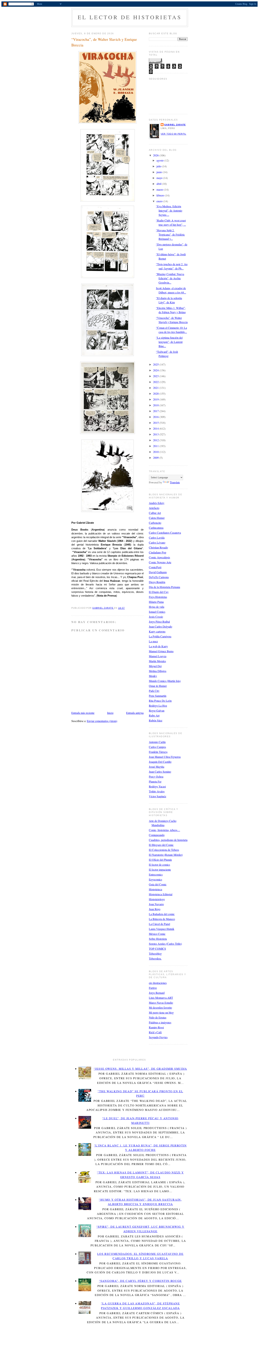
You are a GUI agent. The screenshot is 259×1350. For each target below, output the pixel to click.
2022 (156, 382)
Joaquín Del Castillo (160, 762)
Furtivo (153, 988)
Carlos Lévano (157, 542)
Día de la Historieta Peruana (164, 587)
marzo (160, 189)
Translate (175, 482)
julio (159, 166)
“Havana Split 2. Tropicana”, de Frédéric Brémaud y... (170, 234)
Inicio (110, 713)
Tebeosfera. (155, 958)
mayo (159, 178)
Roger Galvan (156, 710)
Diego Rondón (157, 582)
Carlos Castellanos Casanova (165, 532)
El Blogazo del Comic (161, 845)
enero (159, 201)
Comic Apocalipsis (159, 557)
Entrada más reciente (82, 713)
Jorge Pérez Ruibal (159, 621)
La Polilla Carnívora (160, 636)
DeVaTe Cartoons (159, 577)
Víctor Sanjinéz (157, 796)
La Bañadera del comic (162, 914)
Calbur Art (155, 513)
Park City (154, 691)
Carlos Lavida (157, 537)
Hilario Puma (156, 602)
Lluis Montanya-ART (161, 997)
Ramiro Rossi (156, 1027)
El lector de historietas (130, 17)
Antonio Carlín (157, 742)
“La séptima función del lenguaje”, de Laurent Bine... (169, 342)
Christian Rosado (158, 547)
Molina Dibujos (157, 671)
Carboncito (155, 523)
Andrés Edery (156, 503)
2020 (156, 393)
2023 (156, 376)
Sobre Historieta (158, 939)
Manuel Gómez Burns (161, 651)
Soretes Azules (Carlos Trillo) (165, 943)
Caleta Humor (157, 518)
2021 (156, 388)
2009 (156, 457)
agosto (160, 160)
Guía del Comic (157, 884)
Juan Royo (154, 909)
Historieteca (155, 889)
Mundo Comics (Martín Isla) (165, 681)
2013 (156, 434)
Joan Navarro (156, 904)
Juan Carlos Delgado (160, 626)
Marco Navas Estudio (161, 1002)
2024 (156, 370)
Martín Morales (157, 661)
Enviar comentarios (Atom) (102, 721)
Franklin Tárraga (158, 752)
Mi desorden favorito (160, 1007)
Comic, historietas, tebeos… (164, 830)
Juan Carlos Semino (160, 771)
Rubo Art (154, 715)
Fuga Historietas (158, 597)
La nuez (153, 641)
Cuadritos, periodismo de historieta (168, 840)
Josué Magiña (156, 766)
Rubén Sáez (155, 720)
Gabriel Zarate (175, 125)
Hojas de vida (156, 607)
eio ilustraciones (158, 983)
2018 (156, 405)
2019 (156, 399)
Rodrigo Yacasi (157, 786)
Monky (153, 676)
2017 (156, 411)
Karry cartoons (157, 631)
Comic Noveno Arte (160, 562)
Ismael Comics (157, 611)
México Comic (157, 934)
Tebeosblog (155, 953)
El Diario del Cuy (159, 592)
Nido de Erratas (157, 1017)
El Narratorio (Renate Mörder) (166, 855)
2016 (156, 417)
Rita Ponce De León (160, 700)
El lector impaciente (160, 869)
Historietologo (157, 899)
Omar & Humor (158, 686)
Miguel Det (155, 666)
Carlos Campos (157, 747)
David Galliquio (158, 572)
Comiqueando (157, 835)
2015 (156, 422)
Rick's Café (155, 1032)
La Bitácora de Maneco (162, 919)
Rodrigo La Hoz (158, 705)
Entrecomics (156, 874)
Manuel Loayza (157, 656)
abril (159, 183)
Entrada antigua (135, 713)
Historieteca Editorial (160, 894)
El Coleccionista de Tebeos (164, 850)
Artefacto (154, 508)
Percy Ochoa (156, 776)
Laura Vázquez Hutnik (161, 929)
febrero (160, 195)
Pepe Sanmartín (157, 696)
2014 (156, 428)
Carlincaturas (156, 527)
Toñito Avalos (157, 791)
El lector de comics (159, 864)
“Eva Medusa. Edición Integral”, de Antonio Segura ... (169, 210)
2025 (156, 364)
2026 (156, 155)
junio (159, 172)
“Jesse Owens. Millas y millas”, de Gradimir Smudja (140, 1068)
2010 (156, 452)
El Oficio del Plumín (160, 859)
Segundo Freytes (158, 1037)
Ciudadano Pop (157, 552)
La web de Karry (158, 646)
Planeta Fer (155, 781)
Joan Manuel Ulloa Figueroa (165, 757)
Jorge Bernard (157, 993)
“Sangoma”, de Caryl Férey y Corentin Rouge (140, 1281)
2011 (156, 446)
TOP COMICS (157, 948)
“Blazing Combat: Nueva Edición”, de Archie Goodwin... (170, 278)
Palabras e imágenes (160, 1022)
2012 (156, 440)
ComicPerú (155, 567)
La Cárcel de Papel (159, 924)
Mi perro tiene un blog (161, 1012)
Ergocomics (155, 879)
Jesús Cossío (156, 616)
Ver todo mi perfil (173, 134)
